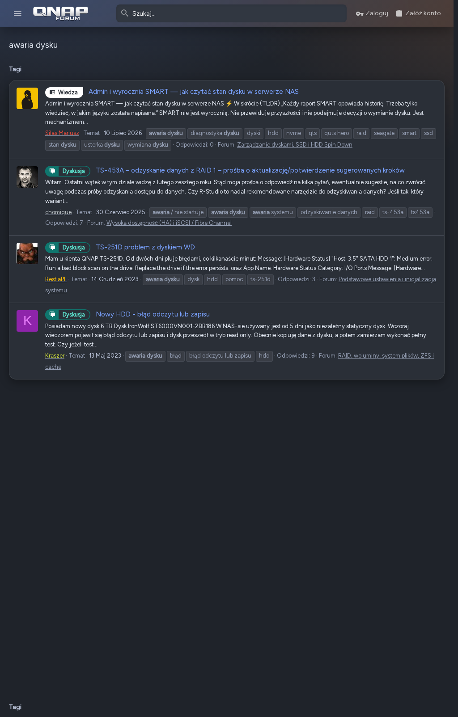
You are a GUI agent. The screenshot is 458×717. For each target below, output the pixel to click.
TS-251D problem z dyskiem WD (129, 247)
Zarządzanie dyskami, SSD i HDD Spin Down (294, 144)
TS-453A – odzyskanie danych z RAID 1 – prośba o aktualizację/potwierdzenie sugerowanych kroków (234, 170)
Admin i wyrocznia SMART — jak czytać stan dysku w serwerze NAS (178, 92)
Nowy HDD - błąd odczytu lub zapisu (136, 314)
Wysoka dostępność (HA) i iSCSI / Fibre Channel (169, 222)
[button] (17, 13)
